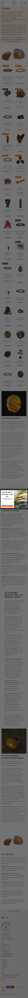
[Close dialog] (26, 491)
